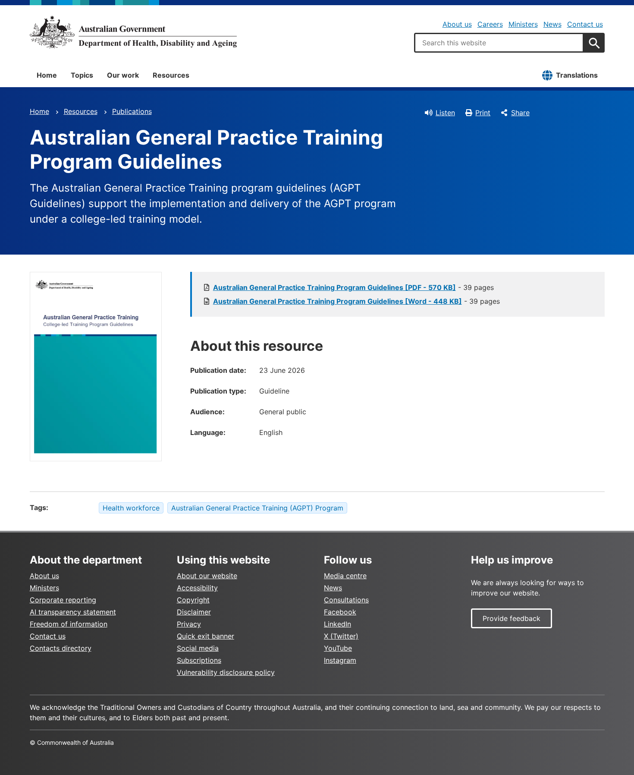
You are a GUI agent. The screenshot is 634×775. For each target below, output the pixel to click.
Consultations (346, 599)
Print (482, 112)
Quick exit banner (205, 636)
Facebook (340, 612)
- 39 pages (353, 287)
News (552, 24)
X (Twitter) (341, 636)
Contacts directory (60, 648)
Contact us (585, 24)
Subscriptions (199, 660)
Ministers (523, 24)
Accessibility (197, 587)
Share (520, 112)
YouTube (338, 648)
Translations (577, 75)
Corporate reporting (63, 599)
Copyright (193, 599)
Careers (490, 24)
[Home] (133, 32)
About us (457, 24)
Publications (132, 111)
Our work (123, 75)
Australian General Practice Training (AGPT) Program (257, 508)
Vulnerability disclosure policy (226, 672)
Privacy (189, 624)
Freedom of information (68, 624)
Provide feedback (511, 618)
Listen (445, 112)
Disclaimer (194, 612)
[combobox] (499, 43)
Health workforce (131, 508)
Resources (171, 75)
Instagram (340, 660)
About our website (207, 575)
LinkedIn (337, 624)
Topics (82, 75)
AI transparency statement (73, 612)
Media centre (345, 575)
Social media (198, 648)
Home (47, 75)
